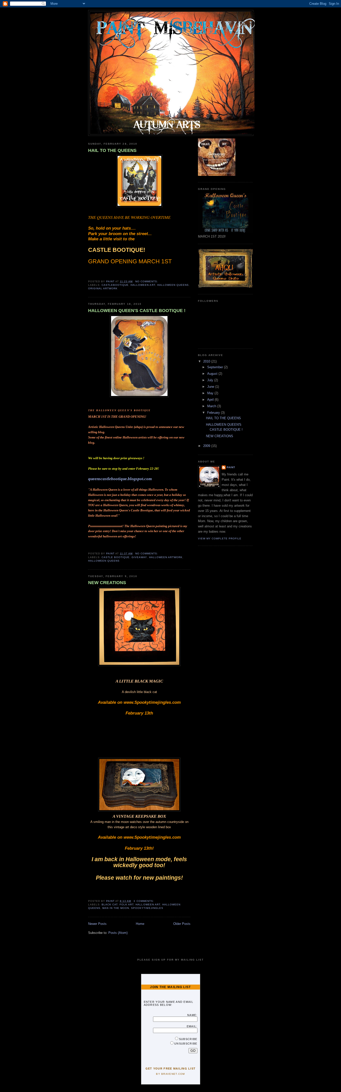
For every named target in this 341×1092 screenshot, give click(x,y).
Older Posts (181, 924)
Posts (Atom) (118, 933)
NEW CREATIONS (107, 582)
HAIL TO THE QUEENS (112, 150)
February (214, 412)
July (210, 380)
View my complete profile (219, 538)
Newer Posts (97, 924)
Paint (231, 467)
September (215, 367)
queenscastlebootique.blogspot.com (120, 478)
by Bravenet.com (170, 1074)
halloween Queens (173, 285)
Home (140, 924)
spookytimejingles (147, 908)
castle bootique (116, 557)
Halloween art (143, 285)
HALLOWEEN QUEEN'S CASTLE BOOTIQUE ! (136, 310)
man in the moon (115, 908)
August (212, 373)
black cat (110, 904)
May (210, 393)
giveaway (139, 557)
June (211, 386)
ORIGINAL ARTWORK (103, 288)
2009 (207, 446)
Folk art (127, 904)
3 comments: (144, 901)
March (212, 406)
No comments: (147, 281)
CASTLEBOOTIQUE (115, 285)
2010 (207, 361)
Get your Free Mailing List (171, 1068)
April (211, 399)
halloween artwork (165, 557)
